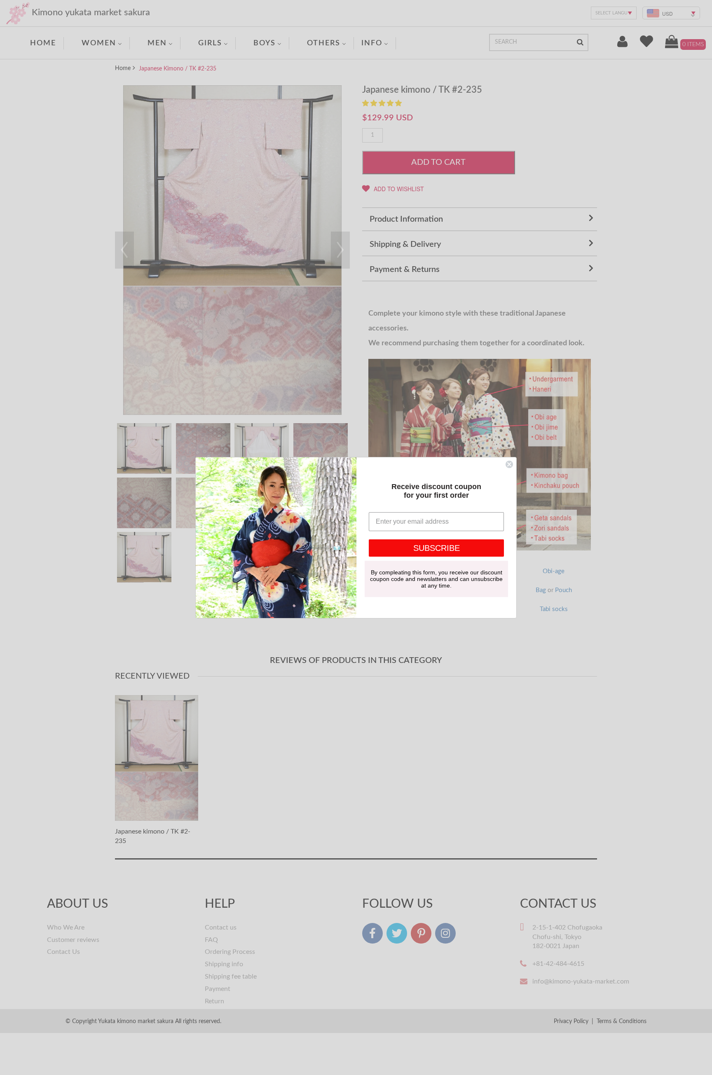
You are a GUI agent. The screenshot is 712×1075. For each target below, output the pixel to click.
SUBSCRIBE (436, 548)
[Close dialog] (509, 464)
